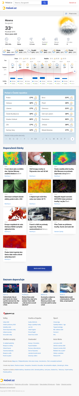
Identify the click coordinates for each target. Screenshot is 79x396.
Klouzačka (40, 365)
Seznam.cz (72, 2)
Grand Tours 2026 (33, 334)
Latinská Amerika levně (34, 353)
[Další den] (75, 71)
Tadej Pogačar (32, 329)
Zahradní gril (60, 365)
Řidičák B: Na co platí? (59, 350)
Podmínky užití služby (21, 384)
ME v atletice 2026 (58, 329)
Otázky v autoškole (58, 353)
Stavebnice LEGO (29, 369)
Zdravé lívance (7, 348)
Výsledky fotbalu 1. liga (59, 324)
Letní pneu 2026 (57, 343)
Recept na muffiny (8, 345)
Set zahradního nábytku (50, 365)
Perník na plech (7, 355)
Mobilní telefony (19, 369)
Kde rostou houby (33, 361)
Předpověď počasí (23, 361)
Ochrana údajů (33, 384)
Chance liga (56, 322)
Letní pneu (47, 369)
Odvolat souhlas (66, 384)
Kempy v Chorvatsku (33, 343)
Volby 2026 (6, 322)
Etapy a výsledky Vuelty (34, 324)
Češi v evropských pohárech (54, 361)
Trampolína (28, 365)
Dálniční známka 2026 (59, 345)
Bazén (12, 365)
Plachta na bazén (19, 365)
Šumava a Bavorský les (34, 348)
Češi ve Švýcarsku (33, 350)
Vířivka (66, 365)
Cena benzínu (42, 361)
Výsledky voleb (7, 327)
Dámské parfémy (39, 369)
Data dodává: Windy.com (47, 384)
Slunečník (34, 365)
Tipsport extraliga (58, 327)
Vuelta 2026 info (32, 322)
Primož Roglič (32, 332)
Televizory (61, 369)
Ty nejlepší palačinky (8, 343)
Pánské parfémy (7, 372)
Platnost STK (56, 355)
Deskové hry (54, 369)
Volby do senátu (7, 332)
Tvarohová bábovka (8, 350)
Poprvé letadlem (32, 345)
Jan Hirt (30, 327)
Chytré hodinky (69, 369)
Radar (58, 384)
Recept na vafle (7, 353)
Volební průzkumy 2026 (9, 324)
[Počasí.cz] (9, 8)
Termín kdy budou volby (9, 329)
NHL (54, 334)
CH (35, 139)
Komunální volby (7, 334)
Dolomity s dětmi (32, 355)
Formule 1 (56, 332)
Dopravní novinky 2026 (59, 348)
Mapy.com (15, 361)
